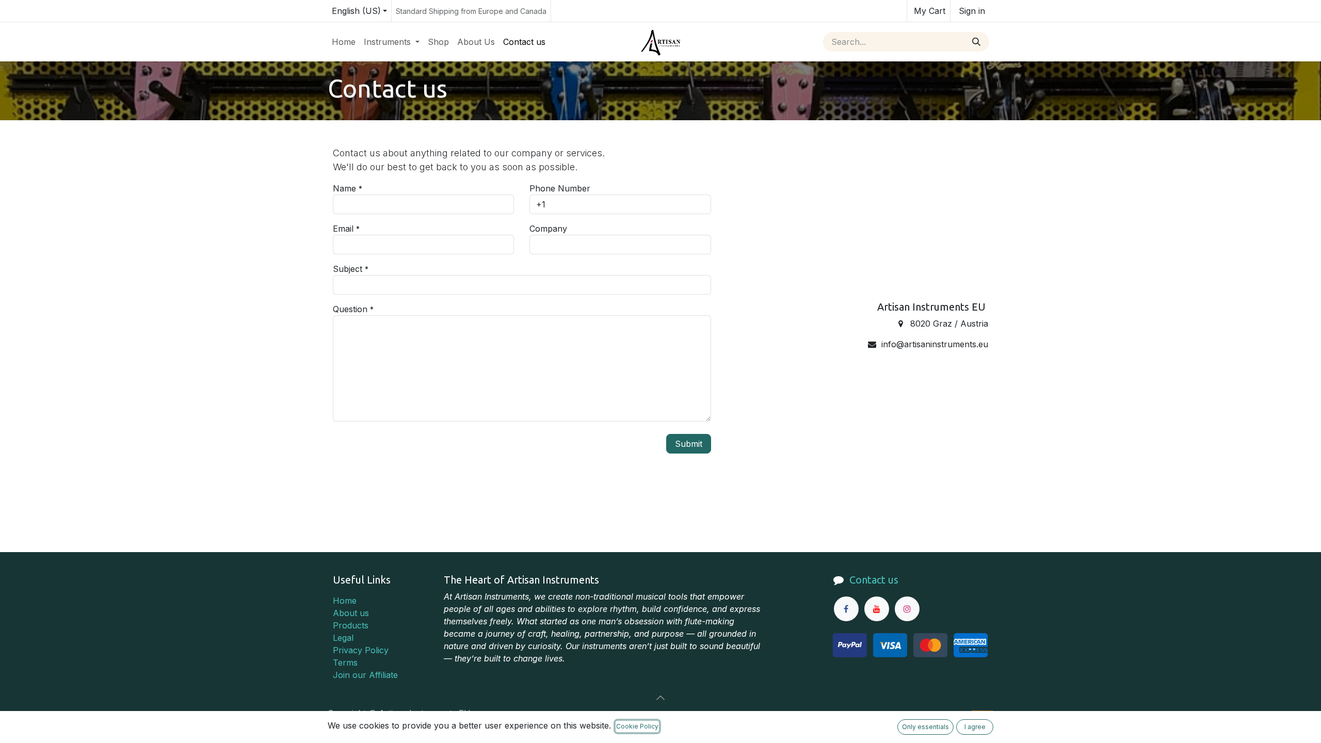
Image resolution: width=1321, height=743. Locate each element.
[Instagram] (907, 608)
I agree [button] (975, 727)
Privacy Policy (361, 650)
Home (345, 600)
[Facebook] (846, 608)
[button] (660, 697)
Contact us (873, 580)
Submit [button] (688, 444)
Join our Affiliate (365, 675)
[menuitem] (344, 41)
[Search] (976, 42)
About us (351, 613)
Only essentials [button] (925, 727)
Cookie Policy (637, 726)
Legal (343, 638)
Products (350, 625)
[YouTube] (876, 608)
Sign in (972, 11)
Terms (345, 662)
